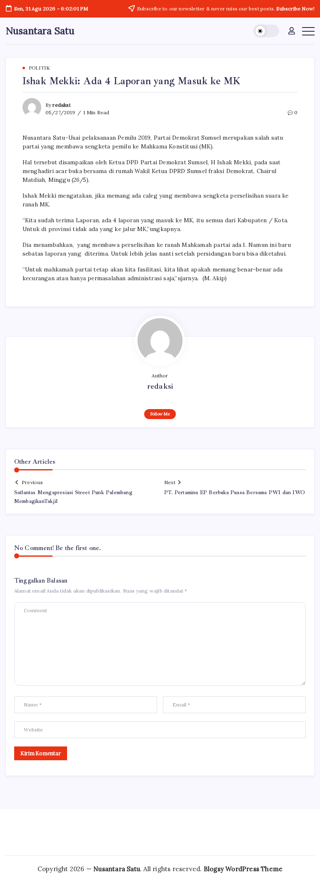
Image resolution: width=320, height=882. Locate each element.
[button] (266, 31)
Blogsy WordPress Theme (243, 869)
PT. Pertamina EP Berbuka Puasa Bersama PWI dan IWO (234, 492)
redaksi (61, 105)
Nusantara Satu (40, 31)
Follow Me (160, 414)
